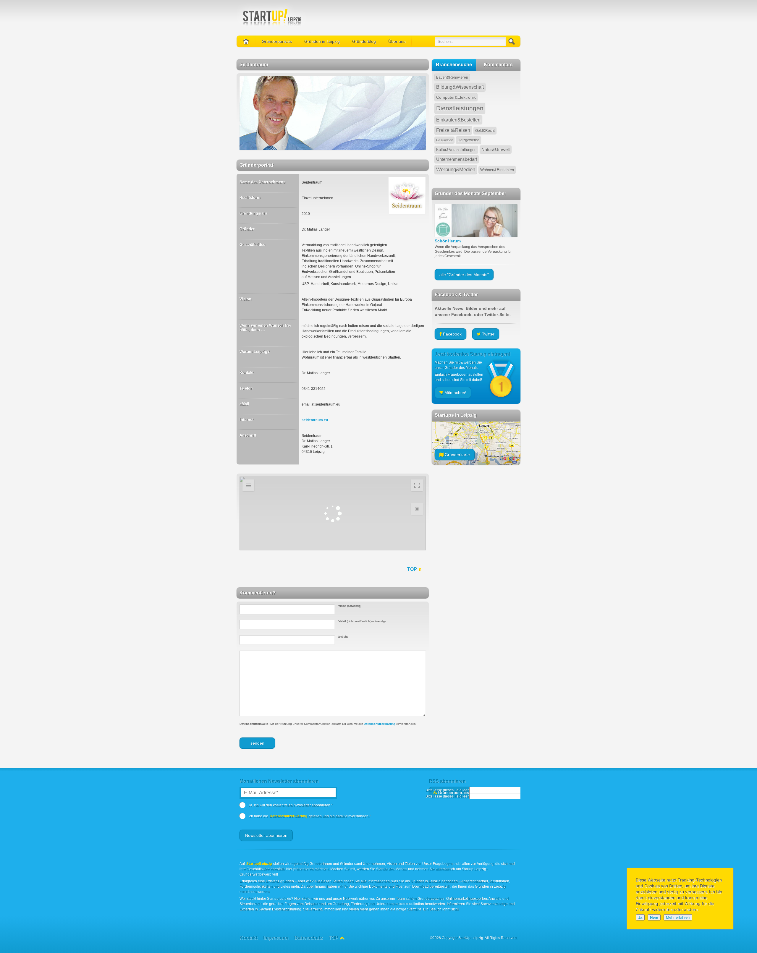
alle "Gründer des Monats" (464, 274)
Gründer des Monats (278, 53)
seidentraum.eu (315, 420)
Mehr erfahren (678, 917)
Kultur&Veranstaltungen (456, 150)
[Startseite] (246, 41)
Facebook (452, 334)
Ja (640, 917)
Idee (391, 53)
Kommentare (498, 64)
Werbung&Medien (455, 169)
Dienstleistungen (459, 108)
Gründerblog (364, 41)
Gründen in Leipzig (322, 41)
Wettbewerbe (315, 100)
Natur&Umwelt (495, 149)
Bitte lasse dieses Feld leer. (447, 790)
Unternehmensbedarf (456, 159)
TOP (412, 569)
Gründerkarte (272, 65)
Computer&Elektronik (456, 97)
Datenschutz (398, 89)
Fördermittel (313, 65)
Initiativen (312, 77)
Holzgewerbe (468, 140)
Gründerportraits (453, 792)
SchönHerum (448, 241)
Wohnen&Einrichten (497, 170)
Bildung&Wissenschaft (460, 87)
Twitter (487, 334)
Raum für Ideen (316, 89)
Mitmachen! (271, 77)
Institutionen (314, 53)
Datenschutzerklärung (379, 723)
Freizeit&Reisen (453, 130)
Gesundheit (444, 140)
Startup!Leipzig (259, 864)
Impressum (397, 77)
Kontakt (394, 65)
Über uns (396, 41)
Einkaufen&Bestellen (458, 119)
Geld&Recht (485, 131)
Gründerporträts (277, 41)
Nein (654, 917)
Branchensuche (454, 64)
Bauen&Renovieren (452, 77)
